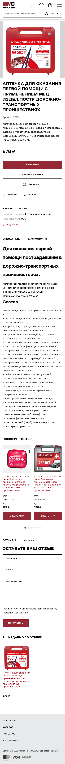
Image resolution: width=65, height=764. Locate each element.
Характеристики (37, 239)
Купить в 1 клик (32, 175)
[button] (25, 528)
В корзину (17, 516)
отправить (15, 623)
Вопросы (29, 541)
